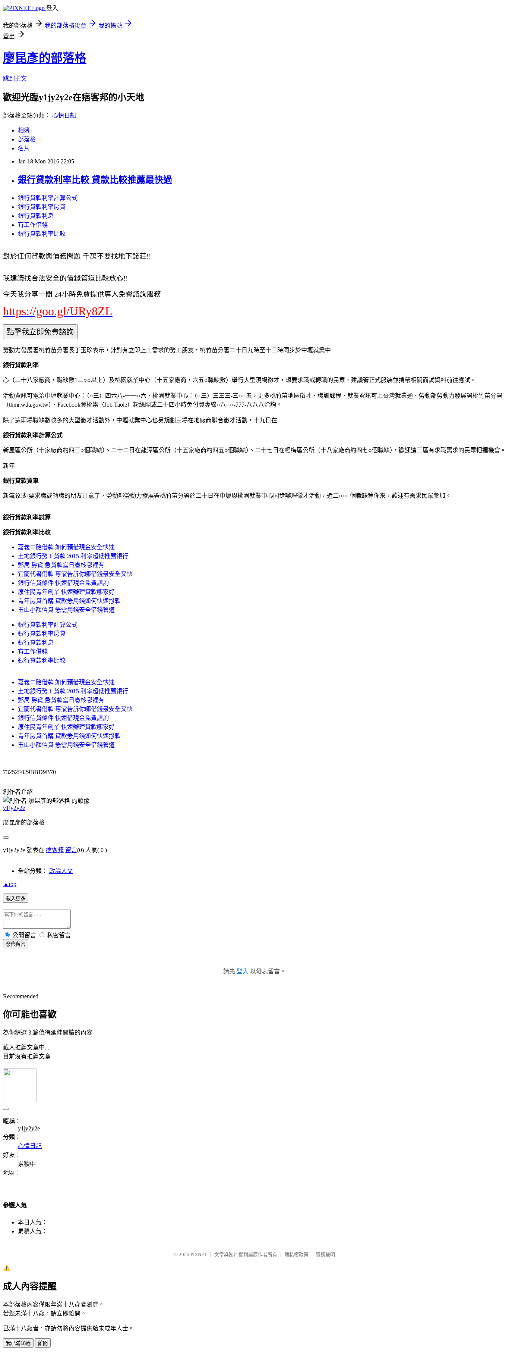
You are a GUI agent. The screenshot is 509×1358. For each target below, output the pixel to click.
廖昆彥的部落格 (44, 58)
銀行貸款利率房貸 (42, 207)
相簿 (24, 130)
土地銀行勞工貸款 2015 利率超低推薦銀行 (73, 556)
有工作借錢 (33, 225)
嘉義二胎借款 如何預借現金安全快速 (66, 547)
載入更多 (15, 898)
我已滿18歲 (18, 1343)
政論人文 (61, 871)
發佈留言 (15, 944)
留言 (71, 850)
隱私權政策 (296, 1254)
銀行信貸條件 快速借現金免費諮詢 (63, 583)
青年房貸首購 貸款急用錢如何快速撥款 (69, 601)
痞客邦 (55, 850)
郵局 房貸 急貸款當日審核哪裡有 (61, 565)
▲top (9, 884)
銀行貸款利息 (36, 216)
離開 (43, 1343)
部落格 (27, 139)
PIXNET (198, 1254)
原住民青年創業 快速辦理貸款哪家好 (66, 592)
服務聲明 (325, 1254)
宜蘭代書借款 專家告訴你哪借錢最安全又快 (75, 574)
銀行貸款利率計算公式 (48, 198)
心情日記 (64, 115)
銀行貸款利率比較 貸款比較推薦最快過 (95, 180)
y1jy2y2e (14, 808)
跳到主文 (15, 78)
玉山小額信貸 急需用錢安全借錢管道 (66, 610)
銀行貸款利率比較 (42, 234)
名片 (24, 148)
